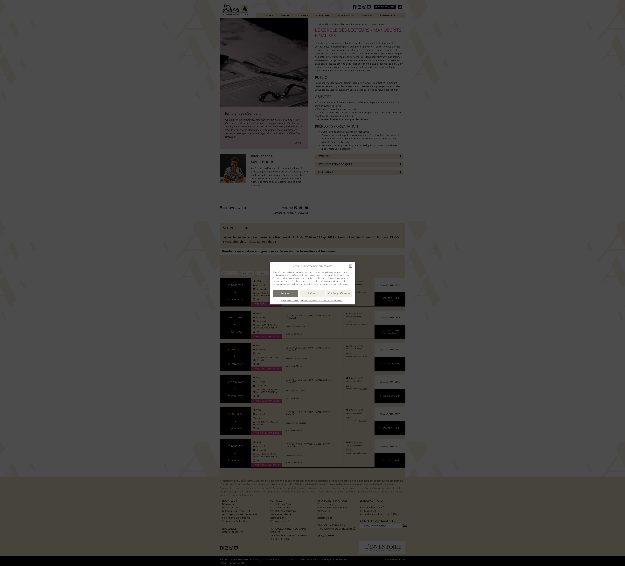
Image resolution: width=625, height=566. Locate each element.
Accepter (285, 293)
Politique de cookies (290, 300)
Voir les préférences (339, 293)
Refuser (312, 293)
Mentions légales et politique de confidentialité (321, 300)
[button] (350, 265)
